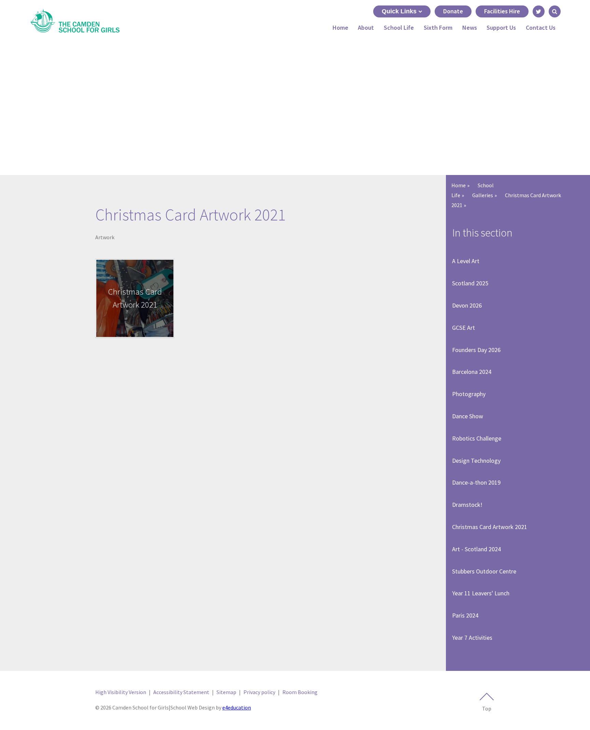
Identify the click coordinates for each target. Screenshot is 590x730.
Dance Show (467, 416)
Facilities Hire (502, 11)
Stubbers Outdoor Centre (484, 571)
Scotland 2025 (470, 283)
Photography (469, 394)
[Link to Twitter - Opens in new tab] (539, 11)
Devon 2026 (467, 305)
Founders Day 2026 (476, 350)
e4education (236, 707)
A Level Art (465, 261)
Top (486, 708)
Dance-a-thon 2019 (476, 482)
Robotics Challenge (476, 438)
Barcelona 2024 (471, 372)
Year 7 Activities (472, 637)
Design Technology (476, 460)
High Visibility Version (120, 692)
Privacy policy (259, 692)
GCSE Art (463, 328)
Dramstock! (467, 505)
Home (458, 185)
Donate (453, 11)
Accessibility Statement (181, 692)
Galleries (482, 195)
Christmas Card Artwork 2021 (489, 527)
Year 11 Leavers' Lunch (480, 593)
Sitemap (226, 692)
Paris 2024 (465, 615)
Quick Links (399, 11)
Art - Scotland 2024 (476, 549)
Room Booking (300, 692)
